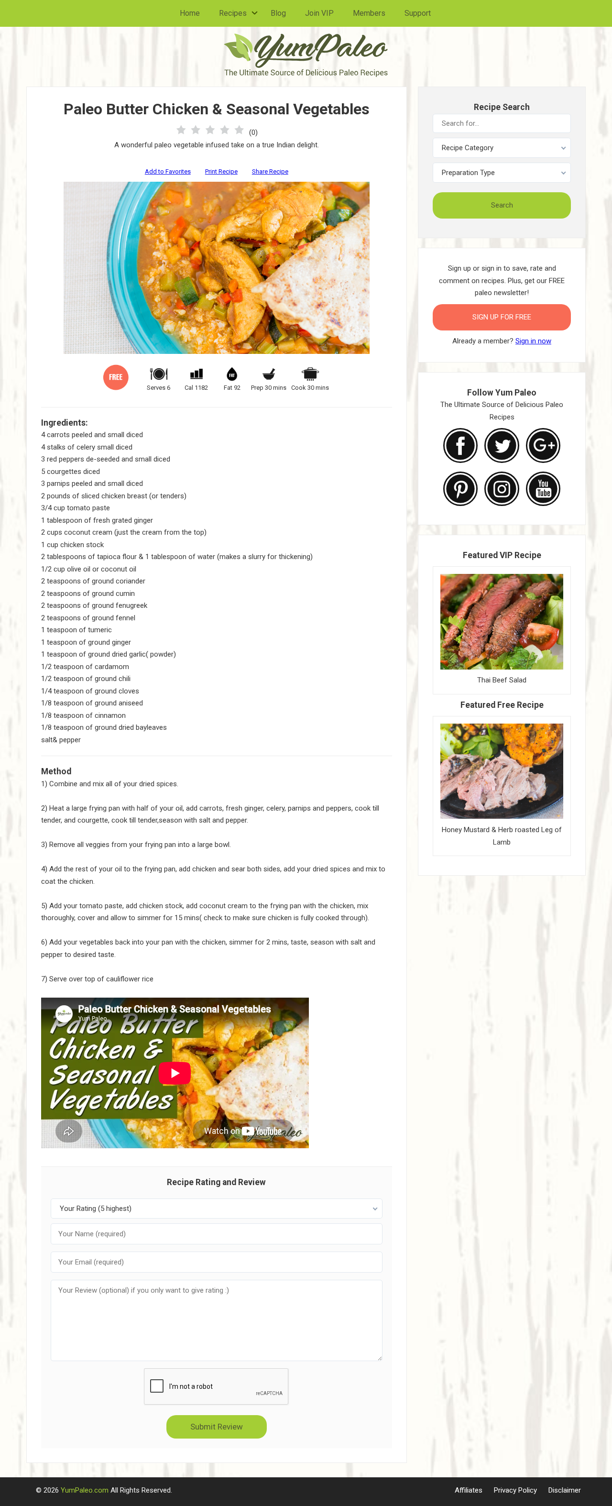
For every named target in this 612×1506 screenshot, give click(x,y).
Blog (278, 13)
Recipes (233, 13)
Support (417, 13)
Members (369, 13)
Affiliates (468, 1490)
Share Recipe (270, 171)
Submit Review (216, 1426)
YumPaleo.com (85, 1490)
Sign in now (533, 341)
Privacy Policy (515, 1490)
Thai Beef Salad (501, 680)
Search (502, 205)
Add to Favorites (168, 171)
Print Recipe (221, 171)
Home (190, 13)
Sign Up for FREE (501, 317)
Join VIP (319, 13)
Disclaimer (564, 1490)
